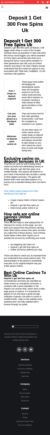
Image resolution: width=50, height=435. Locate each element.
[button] (47, 8)
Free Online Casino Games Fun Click (21, 191)
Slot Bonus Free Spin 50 (15, 194)
